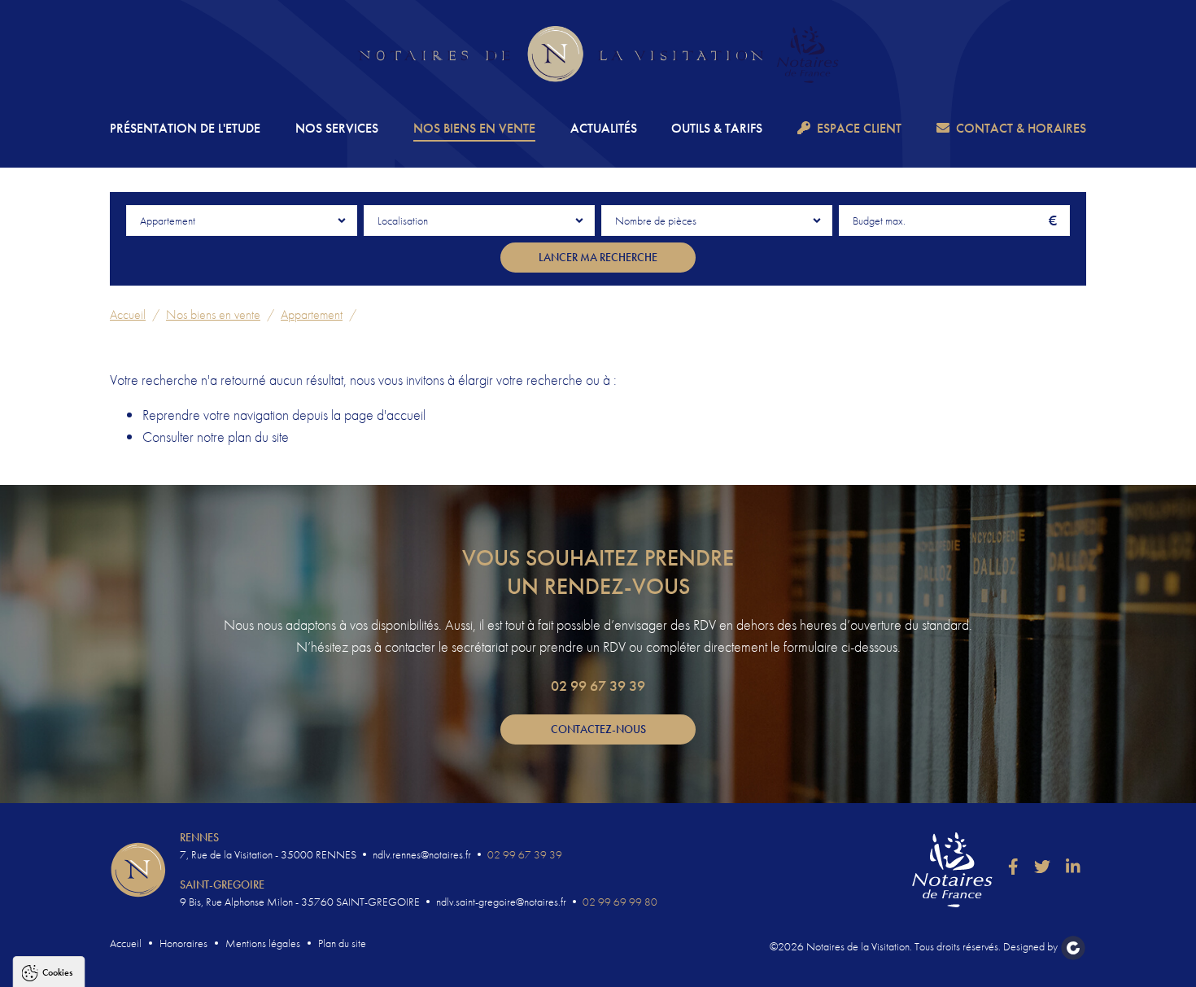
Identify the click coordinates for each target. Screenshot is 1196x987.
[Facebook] (1013, 866)
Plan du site (342, 943)
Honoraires (183, 943)
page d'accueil (385, 414)
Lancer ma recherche (598, 257)
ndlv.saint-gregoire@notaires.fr (501, 901)
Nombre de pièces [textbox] (655, 220)
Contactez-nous (598, 729)
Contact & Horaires (1021, 128)
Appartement (312, 314)
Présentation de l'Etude (185, 128)
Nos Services (336, 128)
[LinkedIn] (1073, 866)
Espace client (859, 128)
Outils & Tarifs (716, 128)
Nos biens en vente (474, 128)
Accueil (128, 314)
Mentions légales (262, 943)
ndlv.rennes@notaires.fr (422, 854)
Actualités (603, 128)
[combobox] (241, 220)
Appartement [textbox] (167, 220)
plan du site (258, 436)
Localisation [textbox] (403, 220)
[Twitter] (1042, 866)
